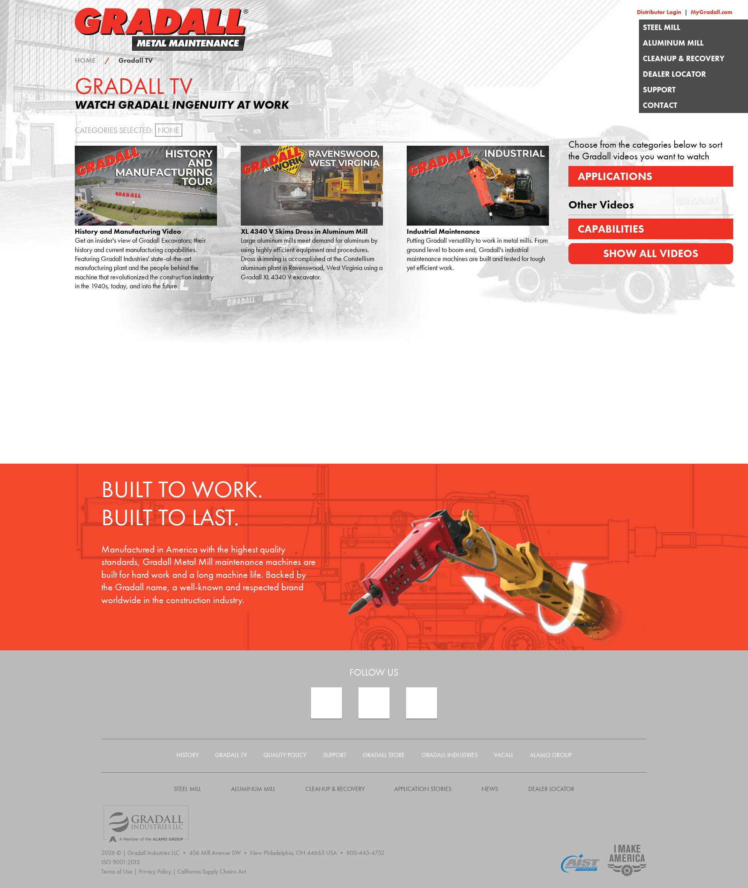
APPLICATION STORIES (423, 789)
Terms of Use (119, 871)
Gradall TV (135, 60)
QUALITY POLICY (284, 755)
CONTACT (660, 105)
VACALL (503, 755)
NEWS (490, 789)
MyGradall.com (711, 12)
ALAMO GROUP (551, 755)
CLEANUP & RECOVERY (684, 58)
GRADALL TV (231, 755)
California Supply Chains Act (211, 871)
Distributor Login (663, 12)
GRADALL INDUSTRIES (450, 755)
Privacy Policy (157, 871)
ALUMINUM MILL (673, 43)
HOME (92, 60)
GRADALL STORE (384, 755)
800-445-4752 (365, 853)
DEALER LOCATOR (674, 74)
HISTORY (187, 755)
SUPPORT (659, 90)
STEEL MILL (661, 27)
